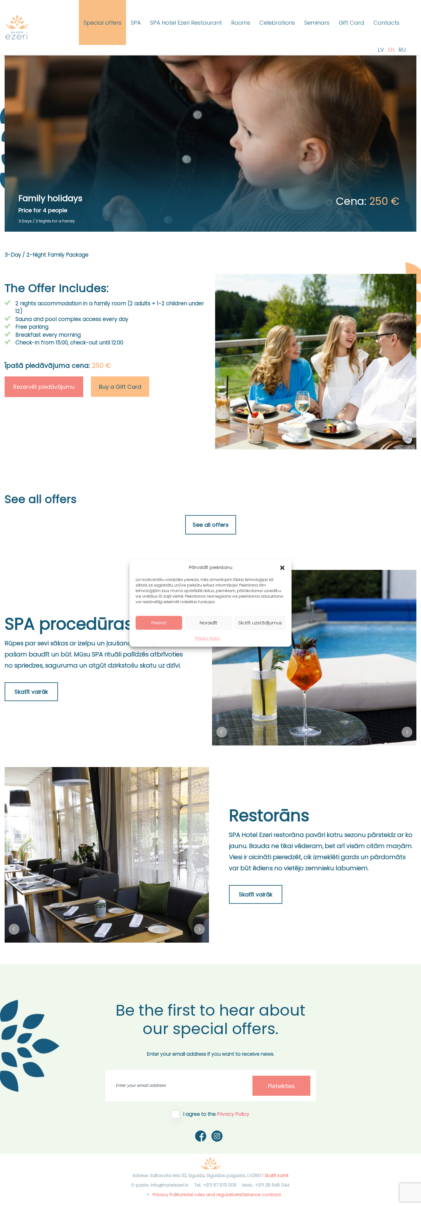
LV (381, 50)
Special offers (102, 22)
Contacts (386, 22)
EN (391, 50)
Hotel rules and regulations (211, 1195)
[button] (282, 567)
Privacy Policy (207, 638)
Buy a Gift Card (120, 387)
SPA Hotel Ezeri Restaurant (186, 22)
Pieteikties (281, 1086)
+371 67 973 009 (219, 1185)
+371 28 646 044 (272, 1185)
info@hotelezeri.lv (170, 1185)
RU (402, 50)
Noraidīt (208, 622)
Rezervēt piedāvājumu (44, 387)
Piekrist (159, 622)
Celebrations (277, 22)
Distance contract (261, 1195)
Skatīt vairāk (31, 692)
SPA (136, 22)
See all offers (211, 525)
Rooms (240, 22)
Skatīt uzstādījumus (260, 622)
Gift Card (351, 22)
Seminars (316, 22)
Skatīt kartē (276, 1175)
